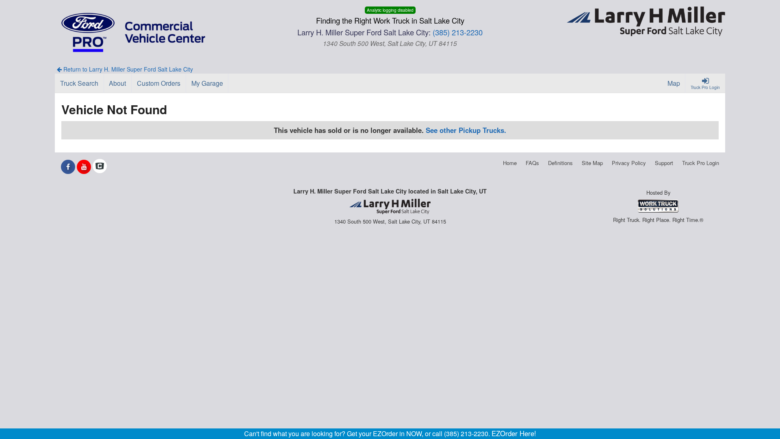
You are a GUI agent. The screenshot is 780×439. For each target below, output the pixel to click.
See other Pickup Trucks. (466, 130)
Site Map (592, 163)
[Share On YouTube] (84, 167)
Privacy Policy (629, 163)
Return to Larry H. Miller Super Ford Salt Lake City (127, 69)
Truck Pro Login (700, 163)
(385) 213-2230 (458, 32)
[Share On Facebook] (68, 167)
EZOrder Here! (514, 433)
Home (510, 163)
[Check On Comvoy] (100, 167)
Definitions (560, 163)
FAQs (532, 163)
